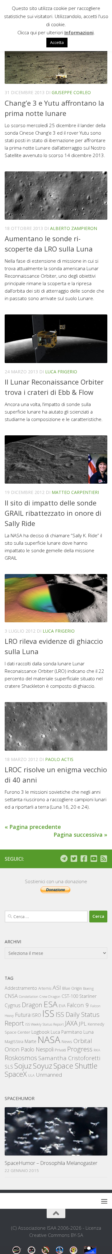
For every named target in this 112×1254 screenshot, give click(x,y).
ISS (48, 1013)
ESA (51, 1004)
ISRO (36, 1015)
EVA (62, 1005)
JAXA (71, 1023)
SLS (9, 1066)
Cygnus (13, 1005)
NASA (49, 1039)
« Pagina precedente (33, 826)
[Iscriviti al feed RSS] (103, 858)
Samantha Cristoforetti (69, 1058)
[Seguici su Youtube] (93, 858)
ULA (31, 1075)
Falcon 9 (78, 1005)
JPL (82, 1023)
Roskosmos (21, 1057)
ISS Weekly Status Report (44, 1024)
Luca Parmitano (66, 1032)
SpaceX (16, 1074)
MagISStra (14, 1041)
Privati (60, 1050)
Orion (12, 1049)
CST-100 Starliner (79, 996)
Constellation (28, 996)
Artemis (44, 988)
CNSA (11, 996)
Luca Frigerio (61, 372)
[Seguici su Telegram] (64, 858)
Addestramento (21, 988)
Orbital (82, 1041)
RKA (97, 1050)
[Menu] (104, 1201)
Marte (30, 1041)
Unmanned (49, 1074)
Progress (79, 1049)
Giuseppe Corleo (71, 92)
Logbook (40, 1032)
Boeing (88, 988)
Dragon (32, 1005)
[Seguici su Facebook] (83, 858)
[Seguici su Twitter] (73, 858)
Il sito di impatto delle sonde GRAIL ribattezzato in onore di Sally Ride (53, 513)
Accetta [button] (57, 42)
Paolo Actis (59, 759)
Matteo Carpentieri (75, 492)
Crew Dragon (50, 996)
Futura (22, 1014)
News (67, 1041)
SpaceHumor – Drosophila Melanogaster (51, 1162)
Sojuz (23, 1065)
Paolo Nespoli (37, 1049)
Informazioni (79, 32)
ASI (57, 988)
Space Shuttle (75, 1065)
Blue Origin (72, 988)
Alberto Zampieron (73, 228)
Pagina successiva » (80, 834)
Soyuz (42, 1066)
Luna (88, 1032)
